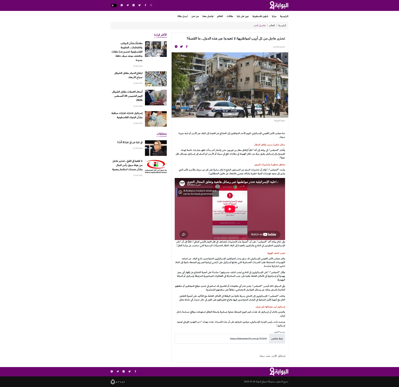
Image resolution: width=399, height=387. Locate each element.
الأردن (274, 356)
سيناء (262, 356)
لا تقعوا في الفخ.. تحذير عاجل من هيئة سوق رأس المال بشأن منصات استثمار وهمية (127, 165)
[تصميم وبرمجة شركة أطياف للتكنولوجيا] (118, 382)
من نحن (195, 16)
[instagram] (133, 5)
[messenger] (176, 47)
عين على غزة (243, 16)
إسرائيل (281, 356)
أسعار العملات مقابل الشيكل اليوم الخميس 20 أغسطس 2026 (127, 96)
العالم (220, 16)
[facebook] (145, 5)
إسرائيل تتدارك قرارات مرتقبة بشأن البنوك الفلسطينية (126, 115)
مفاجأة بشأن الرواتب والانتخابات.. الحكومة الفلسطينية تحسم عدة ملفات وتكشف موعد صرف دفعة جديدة (126, 51)
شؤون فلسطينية (260, 16)
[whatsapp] (122, 5)
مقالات (230, 16)
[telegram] (128, 5)
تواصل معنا (208, 16)
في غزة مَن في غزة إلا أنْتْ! (129, 142)
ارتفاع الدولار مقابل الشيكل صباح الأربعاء (128, 75)
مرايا (274, 16)
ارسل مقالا (183, 16)
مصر (268, 356)
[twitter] (139, 5)
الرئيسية (284, 16)
